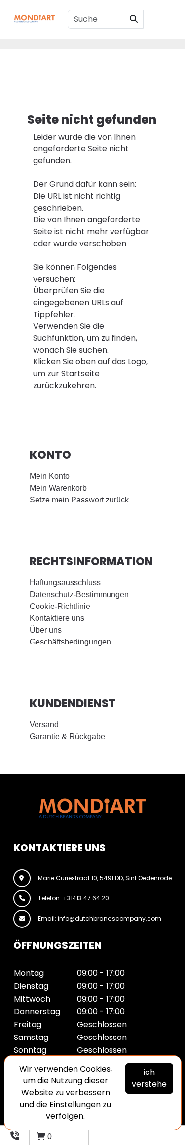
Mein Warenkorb (58, 488)
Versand (44, 724)
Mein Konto (50, 476)
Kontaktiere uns (57, 618)
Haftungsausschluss (65, 582)
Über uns (46, 630)
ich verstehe (149, 1078)
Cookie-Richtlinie (60, 606)
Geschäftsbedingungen (70, 642)
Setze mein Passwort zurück (79, 500)
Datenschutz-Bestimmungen (79, 594)
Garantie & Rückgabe (67, 736)
